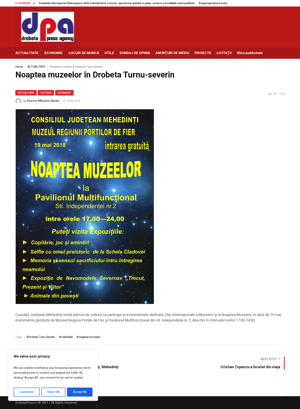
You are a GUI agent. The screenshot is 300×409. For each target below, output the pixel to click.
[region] (53, 375)
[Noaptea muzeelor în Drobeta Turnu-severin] (84, 206)
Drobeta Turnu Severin (41, 337)
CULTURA (45, 93)
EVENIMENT (64, 93)
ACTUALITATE (36, 66)
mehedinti (66, 337)
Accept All (80, 392)
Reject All (53, 392)
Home (19, 66)
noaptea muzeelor (89, 337)
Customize (27, 392)
